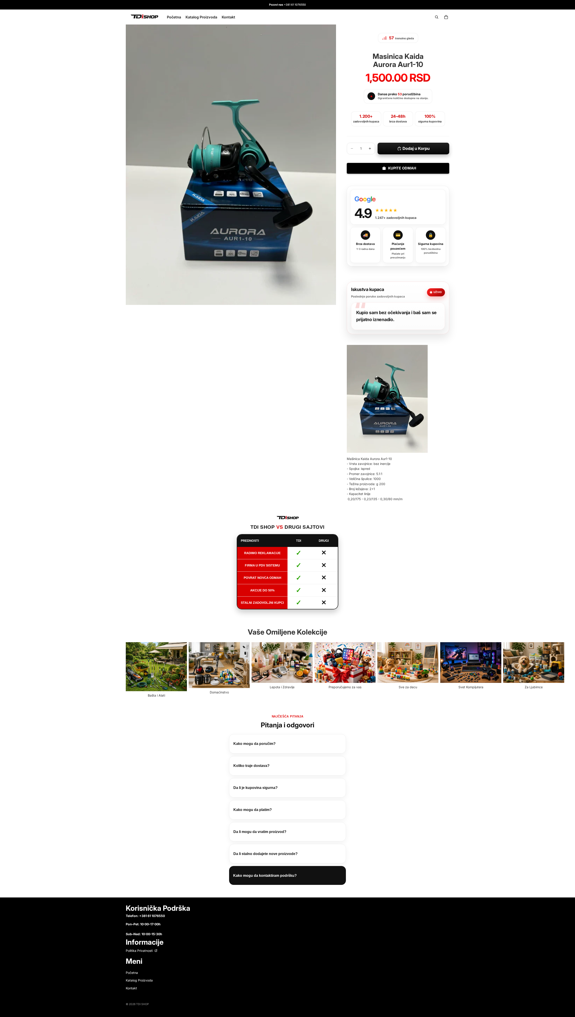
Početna (132, 973)
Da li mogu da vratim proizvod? (259, 832)
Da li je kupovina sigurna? (255, 788)
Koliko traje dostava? (251, 766)
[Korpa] (446, 17)
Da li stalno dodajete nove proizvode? (265, 854)
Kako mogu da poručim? (254, 744)
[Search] (437, 17)
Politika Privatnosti (140, 951)
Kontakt (131, 988)
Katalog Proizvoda (139, 980)
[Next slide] (444, 670)
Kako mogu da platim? (252, 810)
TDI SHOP (142, 1004)
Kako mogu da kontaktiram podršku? (265, 875)
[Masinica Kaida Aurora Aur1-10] (387, 399)
